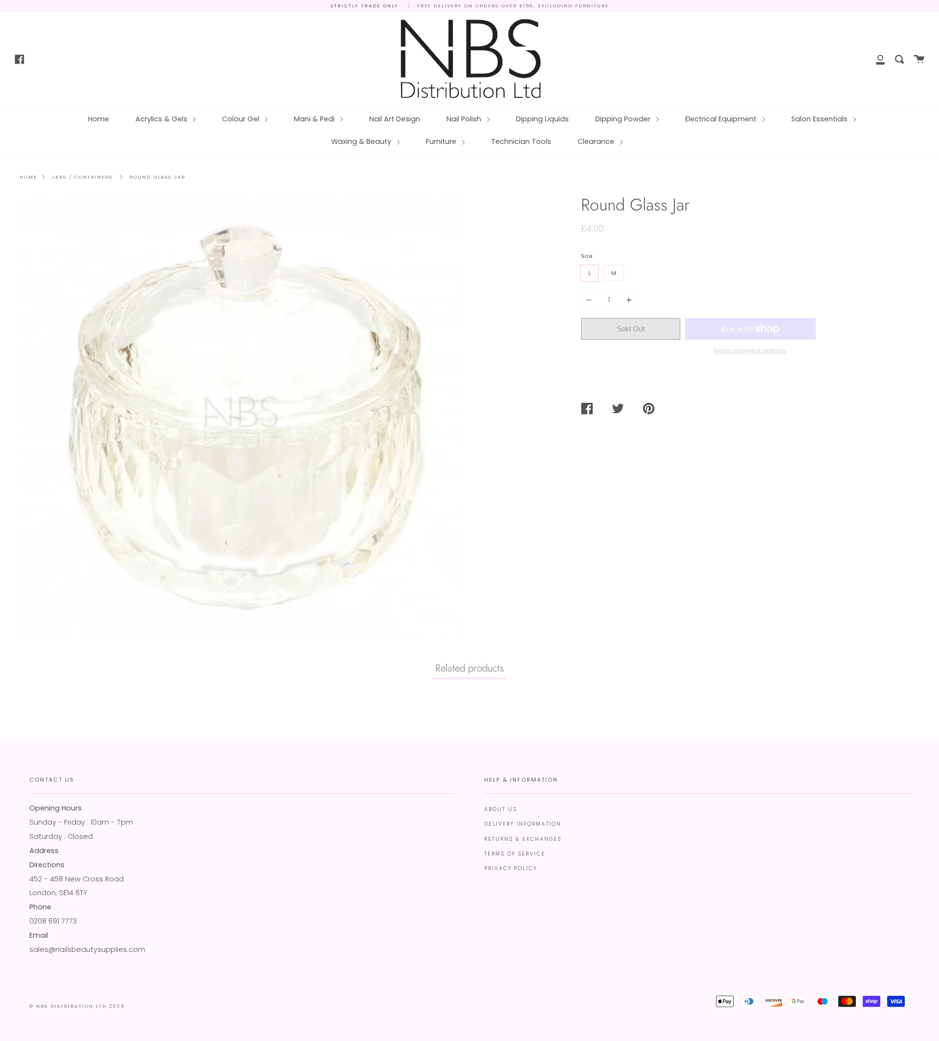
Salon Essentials (820, 119)
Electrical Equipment (722, 119)
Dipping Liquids (542, 119)
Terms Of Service (514, 853)
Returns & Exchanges (522, 839)
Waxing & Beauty (362, 141)
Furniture (442, 141)
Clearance (597, 141)
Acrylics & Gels (162, 119)
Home (98, 119)
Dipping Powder (623, 119)
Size (586, 256)
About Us (500, 809)
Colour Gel (241, 119)
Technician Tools (521, 141)
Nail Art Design (394, 119)
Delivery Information (522, 824)
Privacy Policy (510, 868)
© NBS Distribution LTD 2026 (77, 1006)
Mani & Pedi (315, 119)
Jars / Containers (82, 177)
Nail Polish (465, 119)
